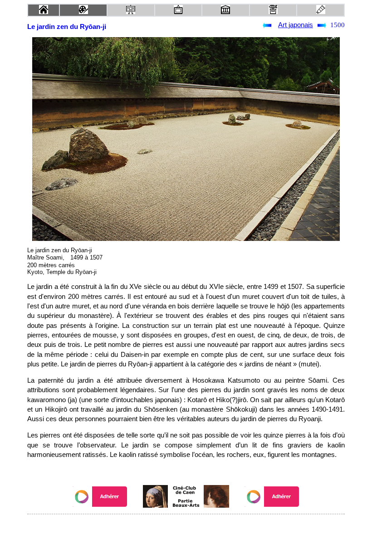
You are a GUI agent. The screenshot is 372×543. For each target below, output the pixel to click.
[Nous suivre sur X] (186, 526)
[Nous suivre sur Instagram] (203, 526)
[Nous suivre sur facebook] (168, 526)
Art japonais (295, 25)
